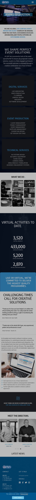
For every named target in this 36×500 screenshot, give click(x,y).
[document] (18, 250)
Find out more (24, 494)
